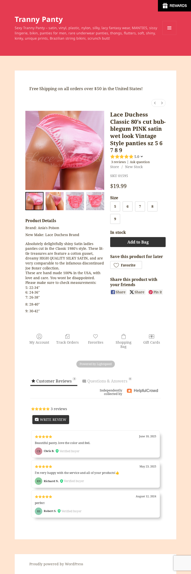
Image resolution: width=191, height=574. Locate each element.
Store (114, 166)
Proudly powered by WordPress (56, 564)
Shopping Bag (124, 344)
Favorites (95, 342)
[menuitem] (154, 103)
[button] (126, 265)
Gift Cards (151, 342)
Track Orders (67, 342)
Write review (52, 419)
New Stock (134, 166)
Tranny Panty (39, 19)
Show (174, 5)
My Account (39, 342)
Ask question (140, 162)
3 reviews (118, 162)
